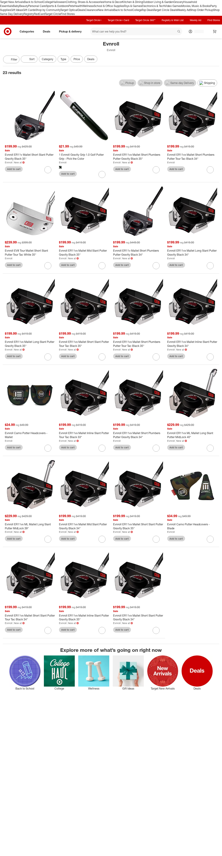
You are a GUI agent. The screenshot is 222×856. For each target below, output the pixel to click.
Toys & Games (133, 6)
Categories (27, 31)
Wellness (88, 6)
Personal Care (37, 6)
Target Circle (53, 14)
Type (63, 59)
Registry (29, 14)
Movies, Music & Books (195, 6)
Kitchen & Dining (132, 2)
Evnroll (8, 162)
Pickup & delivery (70, 31)
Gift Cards (29, 10)
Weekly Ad (183, 10)
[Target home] (7, 31)
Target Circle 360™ (145, 20)
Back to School (33, 2)
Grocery (178, 2)
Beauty (23, 6)
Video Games (173, 6)
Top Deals (147, 10)
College (48, 2)
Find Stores (68, 14)
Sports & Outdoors (57, 6)
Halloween (59, 2)
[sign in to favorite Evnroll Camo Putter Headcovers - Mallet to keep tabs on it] (47, 448)
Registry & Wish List (172, 20)
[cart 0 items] (215, 31)
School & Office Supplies (109, 6)
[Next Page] (216, 60)
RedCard (39, 14)
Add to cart (13, 169)
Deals (81, 10)
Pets (71, 6)
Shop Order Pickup (201, 10)
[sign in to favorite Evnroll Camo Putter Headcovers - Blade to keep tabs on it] (210, 539)
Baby (16, 6)
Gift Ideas (17, 10)
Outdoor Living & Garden (158, 2)
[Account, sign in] (197, 31)
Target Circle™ (93, 20)
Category (47, 59)
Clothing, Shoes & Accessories (85, 2)
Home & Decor (113, 2)
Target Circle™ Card (118, 20)
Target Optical (69, 10)
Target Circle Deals (165, 10)
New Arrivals (105, 10)
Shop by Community (47, 10)
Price (77, 59)
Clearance (91, 10)
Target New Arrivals (12, 2)
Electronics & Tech (153, 6)
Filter (14, 59)
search (179, 32)
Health (78, 6)
